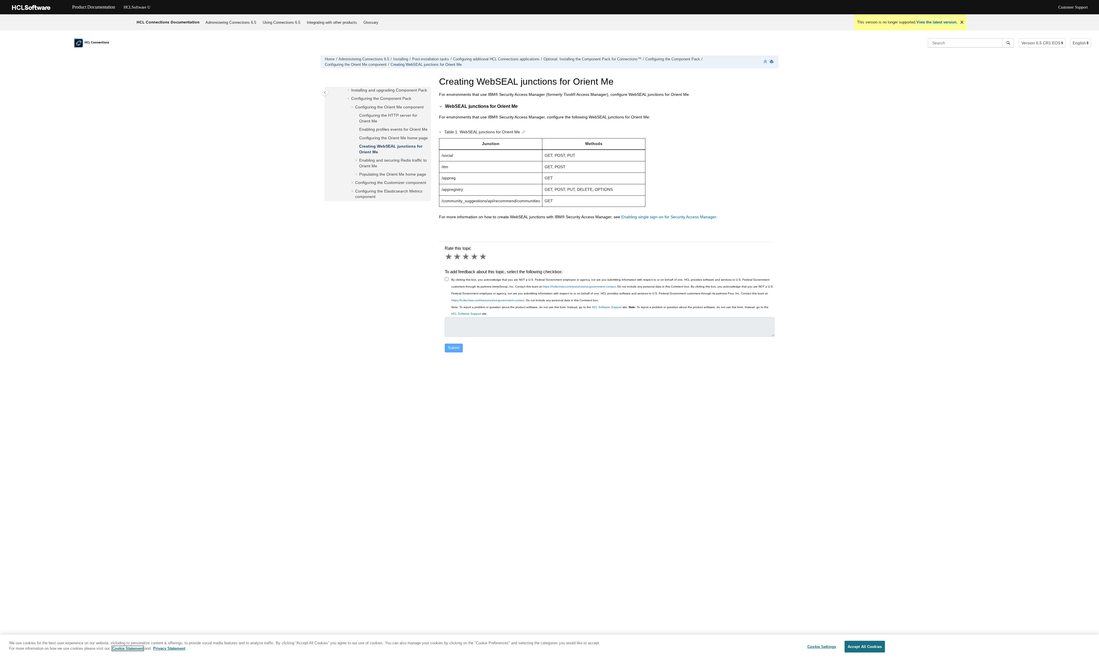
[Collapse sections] (766, 62)
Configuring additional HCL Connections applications (496, 59)
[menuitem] (231, 22)
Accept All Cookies (865, 647)
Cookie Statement (127, 648)
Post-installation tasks (430, 59)
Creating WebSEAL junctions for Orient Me (426, 65)
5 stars (483, 256)
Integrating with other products (332, 22)
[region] (549, 646)
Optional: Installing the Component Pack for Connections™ (592, 59)
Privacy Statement (169, 648)
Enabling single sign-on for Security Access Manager (668, 217)
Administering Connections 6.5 (230, 22)
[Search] (1008, 42)
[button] (349, 90)
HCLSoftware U (137, 7)
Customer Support (1073, 7)
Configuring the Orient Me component (356, 65)
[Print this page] (772, 62)
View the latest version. (937, 22)
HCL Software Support (607, 307)
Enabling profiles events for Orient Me (393, 129)
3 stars (466, 256)
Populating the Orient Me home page (392, 174)
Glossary (370, 22)
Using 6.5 (281, 22)
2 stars (457, 256)
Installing (400, 59)
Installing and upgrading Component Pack (389, 90)
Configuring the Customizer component (390, 182)
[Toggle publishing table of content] (325, 93)
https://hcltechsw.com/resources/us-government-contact (579, 286)
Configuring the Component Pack (672, 59)
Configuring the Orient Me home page (393, 137)
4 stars (475, 256)
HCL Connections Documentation (168, 22)
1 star (449, 256)
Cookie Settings (821, 647)
